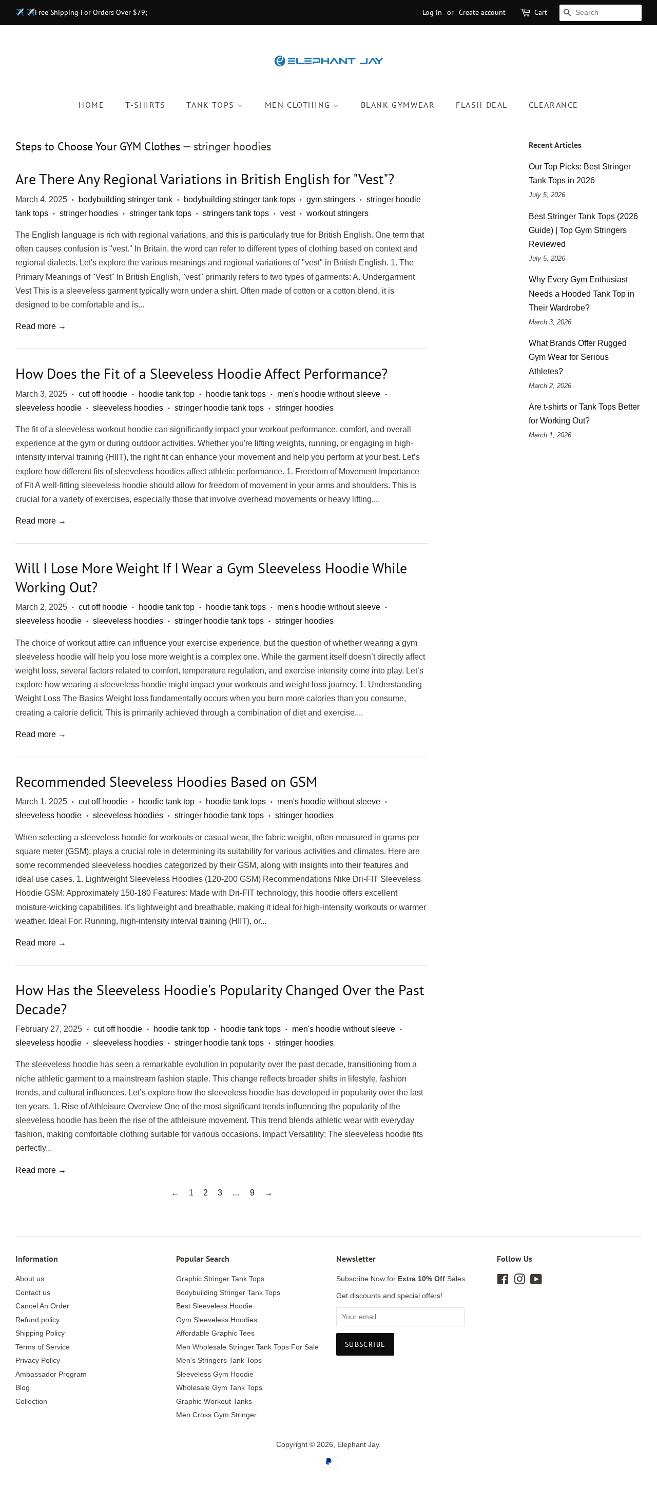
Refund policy (37, 1320)
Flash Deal (482, 105)
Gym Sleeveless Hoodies (216, 1320)
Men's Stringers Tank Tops (219, 1360)
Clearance (553, 105)
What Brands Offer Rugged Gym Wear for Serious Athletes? (578, 357)
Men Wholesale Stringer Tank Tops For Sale (247, 1347)
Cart (540, 12)
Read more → (40, 326)
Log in (432, 12)
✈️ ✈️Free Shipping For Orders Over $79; (81, 12)
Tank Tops (211, 105)
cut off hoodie (103, 394)
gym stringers (330, 199)
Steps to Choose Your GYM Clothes (97, 146)
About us (29, 1279)
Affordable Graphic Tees (215, 1333)
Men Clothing (299, 105)
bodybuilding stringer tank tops (239, 199)
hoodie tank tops (236, 394)
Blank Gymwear (398, 105)
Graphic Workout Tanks (214, 1401)
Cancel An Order (42, 1306)
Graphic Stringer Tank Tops (220, 1279)
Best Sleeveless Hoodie (214, 1306)
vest (287, 213)
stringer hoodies (89, 213)
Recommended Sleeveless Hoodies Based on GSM (166, 781)
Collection (31, 1401)
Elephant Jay (358, 1445)
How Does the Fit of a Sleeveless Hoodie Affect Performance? (201, 373)
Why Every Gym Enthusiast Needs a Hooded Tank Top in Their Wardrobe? (581, 293)
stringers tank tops (236, 213)
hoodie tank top (167, 394)
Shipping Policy (40, 1333)
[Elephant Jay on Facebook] (503, 1281)
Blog (22, 1388)
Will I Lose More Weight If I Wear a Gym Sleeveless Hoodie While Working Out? (211, 577)
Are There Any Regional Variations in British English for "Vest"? (204, 178)
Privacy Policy (37, 1360)
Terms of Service (42, 1347)
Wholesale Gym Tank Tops (219, 1388)
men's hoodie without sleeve (328, 394)
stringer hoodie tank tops (219, 407)
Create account (482, 12)
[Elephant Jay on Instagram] (519, 1281)
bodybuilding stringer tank (125, 199)
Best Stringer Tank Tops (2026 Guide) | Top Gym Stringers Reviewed (583, 230)
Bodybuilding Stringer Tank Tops (228, 1293)
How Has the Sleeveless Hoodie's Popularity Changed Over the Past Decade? (219, 999)
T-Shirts (145, 105)
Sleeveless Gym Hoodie (215, 1374)
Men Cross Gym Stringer (216, 1415)
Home (91, 105)
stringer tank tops (160, 213)
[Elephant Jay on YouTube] (536, 1281)
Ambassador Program (51, 1374)
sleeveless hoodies (128, 407)
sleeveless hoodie (48, 407)
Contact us (32, 1293)
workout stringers (337, 213)
